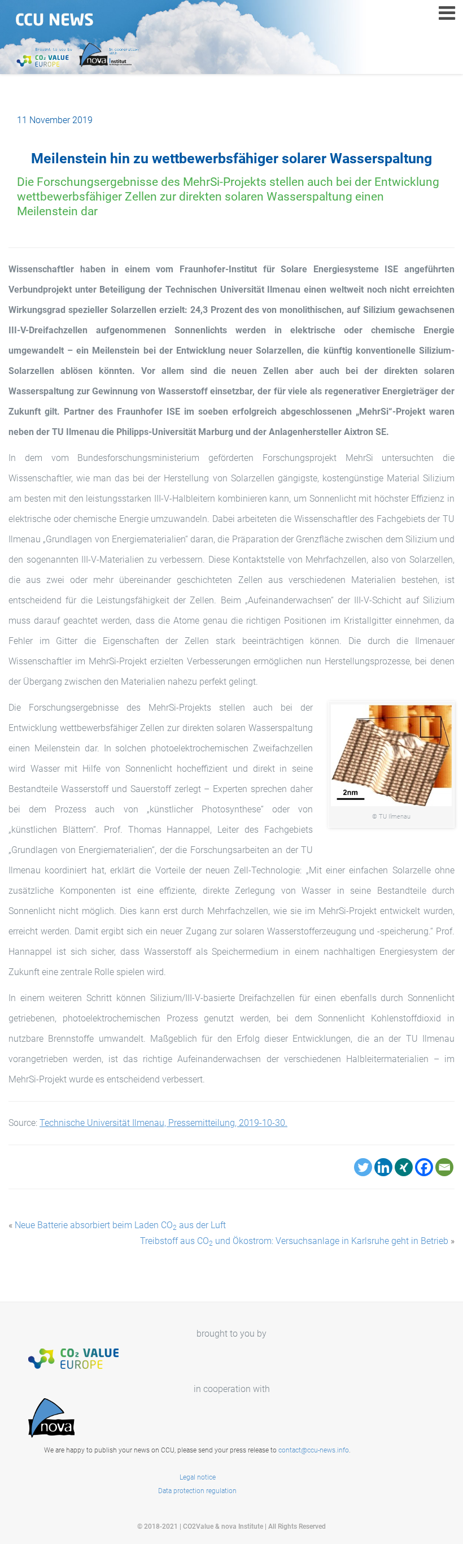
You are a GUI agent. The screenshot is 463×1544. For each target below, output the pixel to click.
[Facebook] (424, 1167)
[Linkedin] (383, 1167)
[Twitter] (363, 1167)
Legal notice (198, 1477)
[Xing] (404, 1167)
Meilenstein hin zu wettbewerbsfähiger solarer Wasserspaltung (231, 158)
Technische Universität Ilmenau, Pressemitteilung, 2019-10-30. (163, 1122)
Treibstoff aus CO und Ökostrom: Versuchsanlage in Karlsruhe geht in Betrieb (294, 1241)
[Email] (444, 1167)
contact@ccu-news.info (313, 1450)
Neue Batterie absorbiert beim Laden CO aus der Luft (120, 1225)
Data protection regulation (197, 1491)
